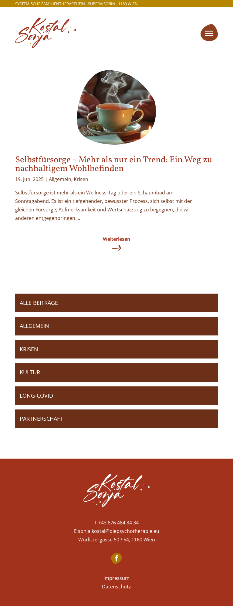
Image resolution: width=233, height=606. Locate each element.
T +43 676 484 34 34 (116, 522)
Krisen (81, 179)
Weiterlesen (116, 239)
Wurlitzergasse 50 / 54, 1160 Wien (116, 539)
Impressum (116, 578)
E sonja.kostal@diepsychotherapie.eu (116, 531)
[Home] (116, 491)
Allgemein (60, 179)
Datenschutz (116, 586)
